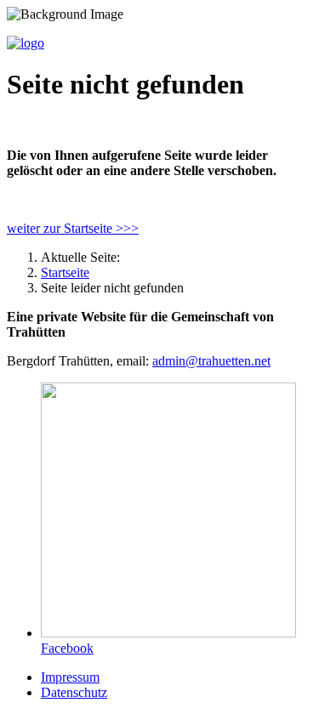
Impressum (70, 677)
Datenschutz (74, 692)
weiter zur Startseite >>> (73, 228)
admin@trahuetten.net (211, 361)
